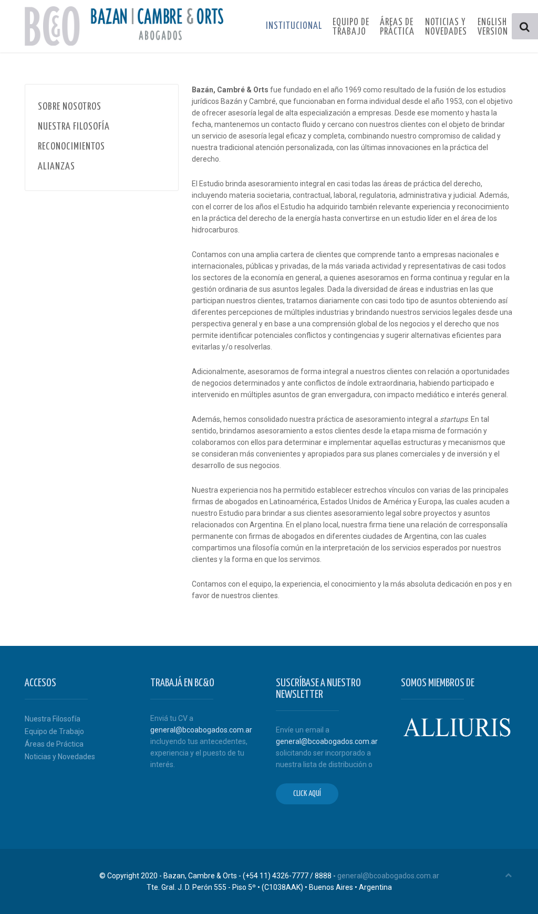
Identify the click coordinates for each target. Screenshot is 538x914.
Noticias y (446, 27)
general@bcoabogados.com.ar (201, 730)
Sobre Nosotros (69, 107)
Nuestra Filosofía (74, 127)
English (493, 27)
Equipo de (351, 27)
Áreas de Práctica (54, 744)
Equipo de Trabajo (54, 731)
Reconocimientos (71, 147)
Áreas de (397, 27)
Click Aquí (307, 794)
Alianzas (56, 167)
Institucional (294, 26)
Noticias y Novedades (60, 756)
